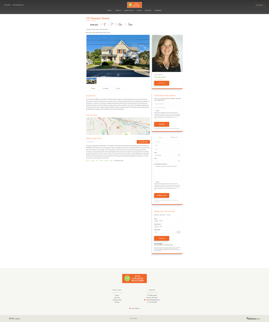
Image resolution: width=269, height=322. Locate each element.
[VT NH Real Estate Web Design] (253, 318)
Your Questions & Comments (160, 164)
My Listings (156, 79)
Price (155, 218)
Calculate (162, 238)
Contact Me (161, 83)
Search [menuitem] (109, 10)
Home (87, 160)
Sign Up (261, 5)
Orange (106, 160)
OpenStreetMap (142, 134)
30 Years (163, 215)
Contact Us (160, 137)
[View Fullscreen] (88, 124)
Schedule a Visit (174, 137)
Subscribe (162, 124)
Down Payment (157, 224)
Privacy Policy (172, 200)
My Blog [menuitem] (139, 10)
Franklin (101, 160)
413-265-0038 (7, 5)
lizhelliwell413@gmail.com (18, 5)
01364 (111, 160)
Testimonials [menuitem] (158, 10)
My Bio (171, 81)
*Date (155, 152)
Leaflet (137, 134)
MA (97, 160)
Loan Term (156, 215)
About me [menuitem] (118, 10)
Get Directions (143, 142)
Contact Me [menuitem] (148, 10)
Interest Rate (157, 229)
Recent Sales (161, 79)
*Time (155, 158)
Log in (257, 5)
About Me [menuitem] (117, 297)
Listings (92, 160)
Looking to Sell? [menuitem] (128, 10)
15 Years (168, 215)
